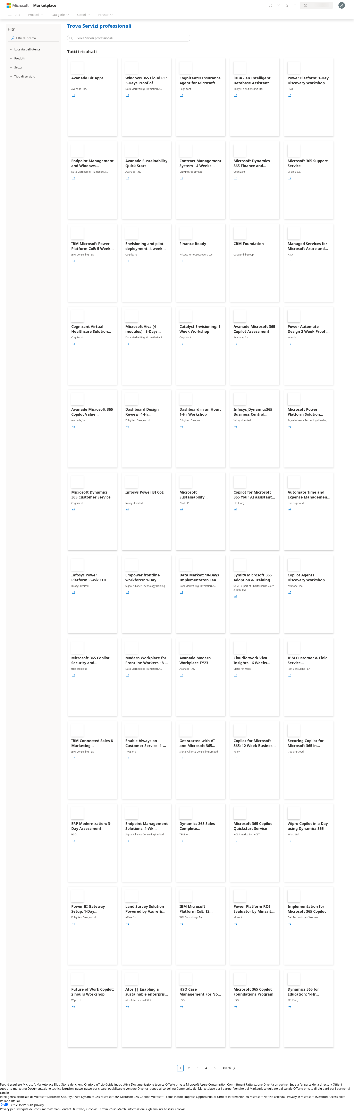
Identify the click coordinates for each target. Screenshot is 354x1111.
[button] (70, 38)
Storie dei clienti (72, 1084)
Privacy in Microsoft (300, 1097)
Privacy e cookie (87, 1109)
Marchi (122, 1109)
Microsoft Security (59, 1097)
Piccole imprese (184, 1097)
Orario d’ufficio (94, 1084)
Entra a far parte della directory (310, 1084)
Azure (76, 1097)
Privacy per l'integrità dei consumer (24, 1109)
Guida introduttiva (118, 1084)
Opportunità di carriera (211, 1097)
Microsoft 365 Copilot (135, 1097)
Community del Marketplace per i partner (205, 1088)
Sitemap (54, 1109)
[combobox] (130, 38)
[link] (92, 97)
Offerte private (175, 1084)
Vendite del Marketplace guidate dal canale (263, 1088)
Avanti (226, 1068)
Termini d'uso (107, 1109)
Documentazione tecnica (148, 1084)
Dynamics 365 (90, 1097)
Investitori (321, 1097)
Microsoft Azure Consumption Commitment (216, 1084)
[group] (73, 95)
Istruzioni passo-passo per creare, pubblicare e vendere (99, 1088)
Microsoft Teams (162, 1097)
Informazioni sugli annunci (145, 1109)
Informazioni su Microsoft (245, 1097)
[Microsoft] (18, 5)
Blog (57, 1084)
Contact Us (67, 1109)
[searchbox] (37, 38)
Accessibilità (337, 1097)
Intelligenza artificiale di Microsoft (23, 1097)
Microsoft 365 (110, 1097)
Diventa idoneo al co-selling (156, 1088)
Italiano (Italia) (10, 1101)
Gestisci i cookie (175, 1109)
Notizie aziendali (274, 1097)
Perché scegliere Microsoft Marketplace (26, 1084)
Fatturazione (254, 1084)
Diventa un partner (276, 1084)
